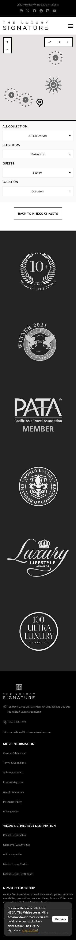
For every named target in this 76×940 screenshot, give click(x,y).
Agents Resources (13, 791)
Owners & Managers (15, 753)
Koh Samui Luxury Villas (16, 844)
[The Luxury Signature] (24, 26)
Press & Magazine (13, 782)
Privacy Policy (11, 811)
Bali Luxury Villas (12, 854)
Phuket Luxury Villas (14, 834)
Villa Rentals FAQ (12, 772)
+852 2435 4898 (16, 721)
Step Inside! (30, 930)
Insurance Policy (12, 801)
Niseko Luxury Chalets (15, 864)
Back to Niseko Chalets (38, 213)
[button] (38, 136)
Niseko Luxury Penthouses (18, 873)
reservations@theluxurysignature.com (29, 732)
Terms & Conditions (14, 762)
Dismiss (60, 919)
